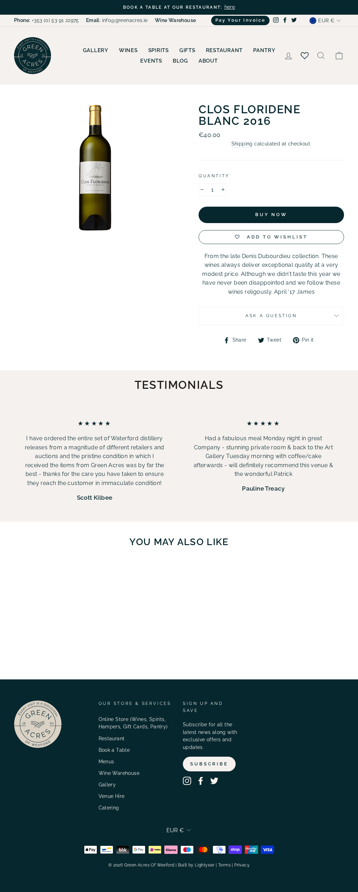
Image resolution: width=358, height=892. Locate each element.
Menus (106, 761)
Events (151, 61)
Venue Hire (112, 796)
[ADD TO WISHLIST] (65, 573)
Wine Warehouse (119, 773)
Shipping (242, 144)
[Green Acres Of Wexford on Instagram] (187, 781)
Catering (109, 808)
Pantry (264, 50)
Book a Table (114, 750)
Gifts (187, 50)
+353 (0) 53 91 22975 (46, 20)
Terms (224, 865)
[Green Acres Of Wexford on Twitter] (214, 781)
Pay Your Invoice (240, 20)
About (208, 61)
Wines (128, 50)
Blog (180, 61)
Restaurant (224, 50)
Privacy (242, 865)
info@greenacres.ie (117, 20)
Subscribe (209, 763)
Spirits (158, 50)
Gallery (95, 50)
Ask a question (271, 315)
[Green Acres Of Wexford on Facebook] (200, 781)
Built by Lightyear (196, 865)
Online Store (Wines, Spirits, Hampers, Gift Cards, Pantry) (133, 723)
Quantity (214, 175)
